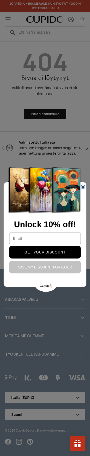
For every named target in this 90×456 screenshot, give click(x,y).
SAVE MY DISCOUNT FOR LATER (45, 267)
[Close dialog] (83, 187)
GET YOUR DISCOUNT (45, 252)
